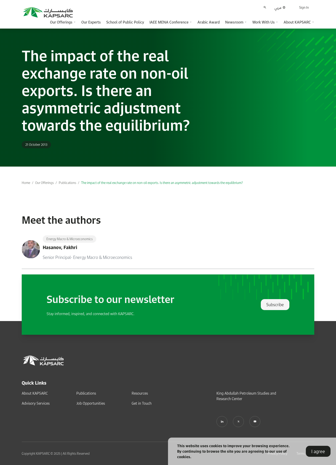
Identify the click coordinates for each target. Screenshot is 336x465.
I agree (318, 451)
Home (26, 183)
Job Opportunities (90, 403)
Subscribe (275, 304)
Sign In (304, 7)
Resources (140, 393)
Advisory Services (36, 403)
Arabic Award (208, 22)
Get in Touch (142, 403)
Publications (67, 183)
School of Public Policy (125, 22)
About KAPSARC (35, 393)
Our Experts (91, 22)
